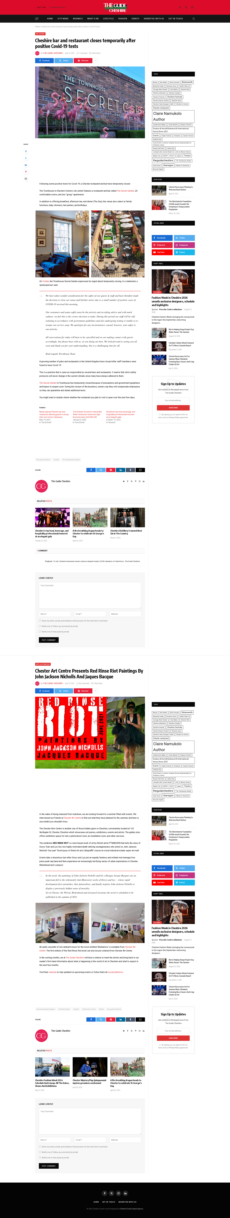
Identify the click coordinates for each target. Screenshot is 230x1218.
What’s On (93, 18)
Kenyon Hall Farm (158, 148)
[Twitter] (25, 158)
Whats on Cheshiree (182, 166)
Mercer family (185, 152)
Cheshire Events (64, 1009)
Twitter (45, 281)
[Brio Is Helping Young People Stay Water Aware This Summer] (159, 333)
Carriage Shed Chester (160, 89)
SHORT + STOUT (168, 156)
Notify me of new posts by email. (55, 632)
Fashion (122, 18)
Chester (56, 460)
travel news (156, 166)
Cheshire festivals (174, 97)
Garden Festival (188, 136)
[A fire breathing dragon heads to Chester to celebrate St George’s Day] (90, 517)
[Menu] (37, 19)
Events (135, 18)
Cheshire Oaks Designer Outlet (163, 104)
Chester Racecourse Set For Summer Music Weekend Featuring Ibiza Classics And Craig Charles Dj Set (181, 360)
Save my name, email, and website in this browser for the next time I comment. (75, 621)
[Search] (193, 19)
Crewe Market (173, 125)
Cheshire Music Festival (161, 101)
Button (42, 7)
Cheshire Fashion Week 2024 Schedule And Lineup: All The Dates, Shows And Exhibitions (52, 1083)
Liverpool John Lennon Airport (162, 152)
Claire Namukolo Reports (45, 1009)
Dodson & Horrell (185, 125)
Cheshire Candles (174, 93)
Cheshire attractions (159, 93)
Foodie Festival (166, 136)
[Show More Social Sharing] (95, 60)
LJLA (176, 152)
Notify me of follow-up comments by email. (60, 626)
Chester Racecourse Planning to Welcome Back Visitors (181, 188)
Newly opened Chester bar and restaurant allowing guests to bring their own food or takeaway (54, 414)
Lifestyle (108, 18)
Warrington (168, 165)
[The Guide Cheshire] (115, 7)
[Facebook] (25, 151)
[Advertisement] (90, 162)
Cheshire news (176, 101)
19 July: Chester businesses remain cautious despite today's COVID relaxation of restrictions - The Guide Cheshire (96, 561)
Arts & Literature (43, 664)
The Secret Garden (125, 191)
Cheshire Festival (158, 97)
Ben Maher (163, 82)
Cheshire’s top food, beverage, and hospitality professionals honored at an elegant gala (120, 414)
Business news (171, 86)
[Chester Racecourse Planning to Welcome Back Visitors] (159, 190)
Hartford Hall (157, 139)
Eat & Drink (40, 34)
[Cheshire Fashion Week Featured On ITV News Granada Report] (159, 346)
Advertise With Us (154, 18)
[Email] (25, 178)
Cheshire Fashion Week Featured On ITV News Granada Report (181, 344)
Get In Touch (176, 18)
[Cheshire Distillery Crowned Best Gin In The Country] (127, 517)
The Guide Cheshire (53, 53)
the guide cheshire (43, 460)
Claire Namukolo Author (167, 116)
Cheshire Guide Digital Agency (131, 1209)
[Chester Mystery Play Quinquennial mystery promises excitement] (90, 1067)
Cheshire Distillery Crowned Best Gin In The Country (126, 532)
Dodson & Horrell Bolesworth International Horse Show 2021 (171, 129)
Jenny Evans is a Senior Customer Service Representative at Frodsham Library (172, 144)
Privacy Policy (174, 417)
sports (179, 156)
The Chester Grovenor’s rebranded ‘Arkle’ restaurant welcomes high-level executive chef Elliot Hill (87, 414)
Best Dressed (174, 82)
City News (63, 18)
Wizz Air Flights (158, 169)
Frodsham (177, 136)
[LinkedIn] (25, 165)
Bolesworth (187, 82)
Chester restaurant (161, 108)
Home (50, 18)
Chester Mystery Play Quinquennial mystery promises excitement (89, 1082)
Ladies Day (170, 148)
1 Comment (83, 53)
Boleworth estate (158, 86)
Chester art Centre (182, 104)
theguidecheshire (163, 160)
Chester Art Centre (72, 818)
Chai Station (174, 89)
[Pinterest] (25, 171)
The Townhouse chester (71, 460)
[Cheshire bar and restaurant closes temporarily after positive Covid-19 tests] (90, 102)
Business (78, 18)
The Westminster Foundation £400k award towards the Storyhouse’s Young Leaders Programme (180, 205)
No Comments (84, 683)
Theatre (187, 156)
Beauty (155, 82)
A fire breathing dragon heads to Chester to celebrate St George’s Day (88, 533)
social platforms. (116, 972)
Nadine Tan (156, 156)
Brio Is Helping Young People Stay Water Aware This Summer (181, 330)
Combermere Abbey (159, 125)
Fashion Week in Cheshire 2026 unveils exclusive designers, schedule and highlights (173, 301)
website (52, 972)
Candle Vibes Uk (184, 86)
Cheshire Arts (184, 89)
